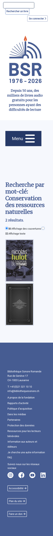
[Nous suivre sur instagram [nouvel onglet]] (10, 475)
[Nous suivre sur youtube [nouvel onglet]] (32, 475)
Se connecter (37, 18)
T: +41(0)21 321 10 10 (19, 386)
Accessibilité (16, 488)
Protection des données (20, 425)
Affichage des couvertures (26, 228)
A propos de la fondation (21, 397)
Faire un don (15, 513)
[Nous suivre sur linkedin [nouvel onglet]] (43, 475)
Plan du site (15, 501)
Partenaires (13, 419)
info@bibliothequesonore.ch (23, 391)
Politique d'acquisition (19, 408)
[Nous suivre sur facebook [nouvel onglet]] (21, 475)
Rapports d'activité (17, 403)
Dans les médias (16, 414)
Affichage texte (16, 233)
